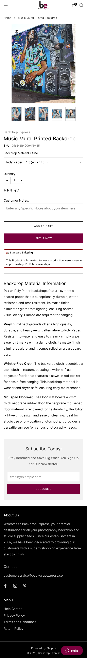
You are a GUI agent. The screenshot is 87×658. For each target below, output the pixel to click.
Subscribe (43, 488)
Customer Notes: (16, 200)
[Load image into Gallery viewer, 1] (16, 114)
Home (7, 17)
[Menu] (6, 5)
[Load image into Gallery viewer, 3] (43, 114)
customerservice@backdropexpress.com (35, 575)
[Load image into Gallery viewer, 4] (57, 114)
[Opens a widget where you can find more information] (72, 651)
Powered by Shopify (43, 648)
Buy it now (43, 238)
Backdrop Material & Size (21, 153)
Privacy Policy (14, 615)
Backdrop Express (17, 132)
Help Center (13, 609)
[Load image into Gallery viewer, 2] (30, 114)
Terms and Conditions (20, 622)
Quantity (9, 174)
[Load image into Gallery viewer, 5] (70, 114)
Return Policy (13, 629)
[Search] (81, 5)
